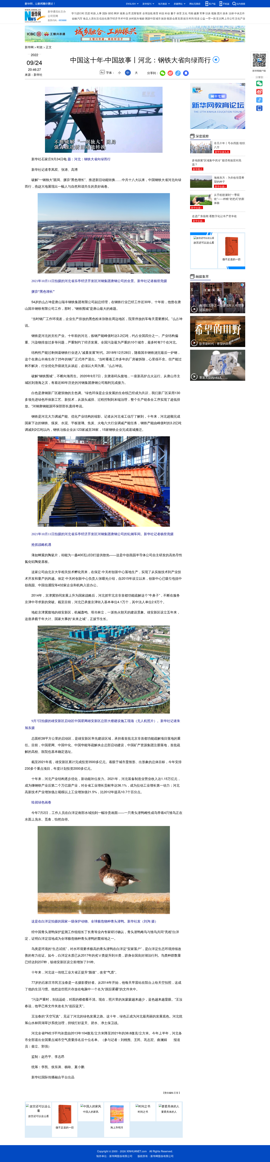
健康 (196, 13)
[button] (48, 149)
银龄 (142, 18)
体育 (179, 13)
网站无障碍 (194, 3)
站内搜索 (240, 3)
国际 (104, 13)
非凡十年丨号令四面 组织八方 (229, 145)
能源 (169, 18)
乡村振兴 (134, 18)
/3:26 (61, 149)
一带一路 (211, 18)
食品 (85, 18)
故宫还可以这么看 (38, 1116)
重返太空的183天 (210, 377)
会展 (174, 18)
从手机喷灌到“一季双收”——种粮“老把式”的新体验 (229, 199)
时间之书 (143, 1111)
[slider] (149, 149)
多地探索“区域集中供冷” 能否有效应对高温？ (216, 162)
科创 (167, 13)
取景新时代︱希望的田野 (215, 343)
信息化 (103, 18)
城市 (158, 18)
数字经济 (112, 18)
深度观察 (202, 136)
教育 (155, 13)
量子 (173, 13)
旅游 (163, 18)
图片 (219, 13)
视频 (213, 13)
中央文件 (239, 13)
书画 (190, 13)
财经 (110, 13)
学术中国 (123, 18)
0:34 (55, 149)
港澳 (122, 13)
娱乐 (185, 18)
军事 (202, 13)
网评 (116, 13)
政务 (225, 13)
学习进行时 (77, 13)
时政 (93, 13)
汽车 (79, 18)
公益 (202, 18)
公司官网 (53, 16)
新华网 (29, 47)
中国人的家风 (90, 1111)
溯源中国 (150, 18)
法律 (231, 13)
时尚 (191, 18)
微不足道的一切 (65, 1127)
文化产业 (240, 18)
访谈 (207, 13)
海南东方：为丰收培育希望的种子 (229, 179)
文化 (184, 13)
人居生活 (94, 18)
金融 (74, 18)
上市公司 (229, 18)
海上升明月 (116, 1127)
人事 (99, 13)
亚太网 (220, 18)
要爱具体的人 (169, 1111)
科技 (161, 13)
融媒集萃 (202, 276)
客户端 (212, 3)
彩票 (180, 18)
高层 (87, 13)
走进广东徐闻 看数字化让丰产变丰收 (214, 216)
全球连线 (147, 13)
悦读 (196, 18)
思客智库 (136, 13)
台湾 (128, 13)
